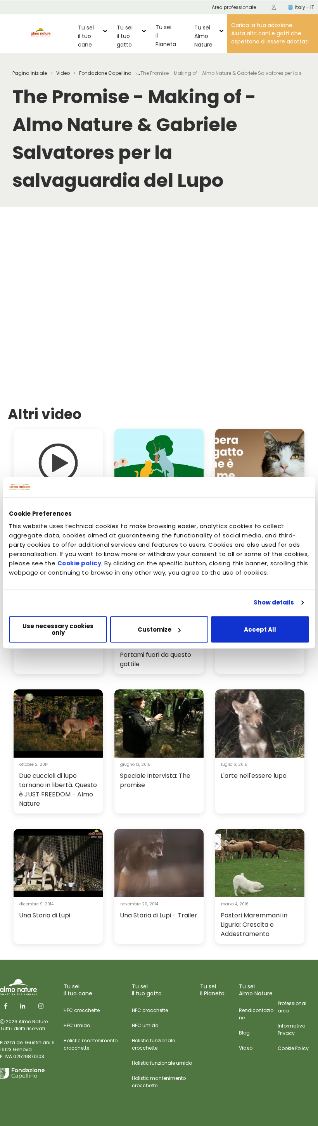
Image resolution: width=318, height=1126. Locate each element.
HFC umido (77, 1025)
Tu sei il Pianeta (166, 35)
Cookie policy (79, 563)
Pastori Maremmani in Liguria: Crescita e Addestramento (254, 924)
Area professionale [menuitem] (234, 7)
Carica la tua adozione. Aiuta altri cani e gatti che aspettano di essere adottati (270, 33)
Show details (274, 603)
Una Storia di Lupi (44, 915)
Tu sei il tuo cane (86, 36)
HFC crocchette (82, 1010)
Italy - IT (304, 7)
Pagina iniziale (29, 73)
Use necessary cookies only (57, 629)
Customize (154, 629)
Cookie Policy (293, 1048)
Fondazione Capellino (105, 73)
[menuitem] (274, 7)
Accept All (260, 629)
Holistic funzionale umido (162, 1063)
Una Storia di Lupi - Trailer (158, 915)
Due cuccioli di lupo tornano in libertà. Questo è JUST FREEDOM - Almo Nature (58, 789)
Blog (244, 1032)
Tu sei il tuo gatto (125, 36)
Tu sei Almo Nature (203, 36)
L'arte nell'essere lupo (254, 775)
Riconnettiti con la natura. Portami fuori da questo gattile (159, 654)
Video (63, 73)
